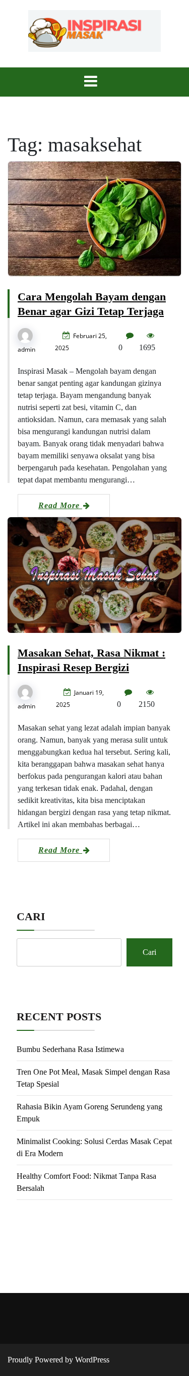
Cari (31, 916)
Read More (60, 505)
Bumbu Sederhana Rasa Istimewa (70, 1049)
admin (26, 349)
